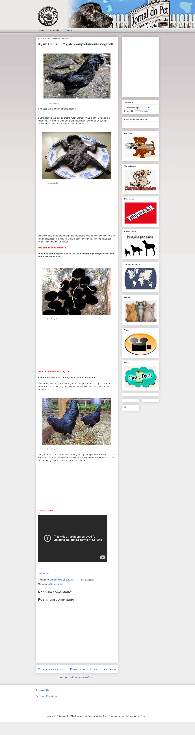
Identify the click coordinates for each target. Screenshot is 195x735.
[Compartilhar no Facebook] (89, 580)
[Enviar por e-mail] (82, 580)
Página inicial (77, 669)
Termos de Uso (43, 690)
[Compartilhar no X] (87, 580)
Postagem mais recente (51, 669)
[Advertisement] (77, 211)
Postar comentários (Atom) (81, 677)
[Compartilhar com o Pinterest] (92, 580)
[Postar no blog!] (84, 580)
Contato (68, 30)
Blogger (143, 716)
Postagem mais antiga (103, 669)
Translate (144, 111)
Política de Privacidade (47, 696)
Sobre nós (54, 30)
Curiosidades (56, 584)
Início (41, 30)
